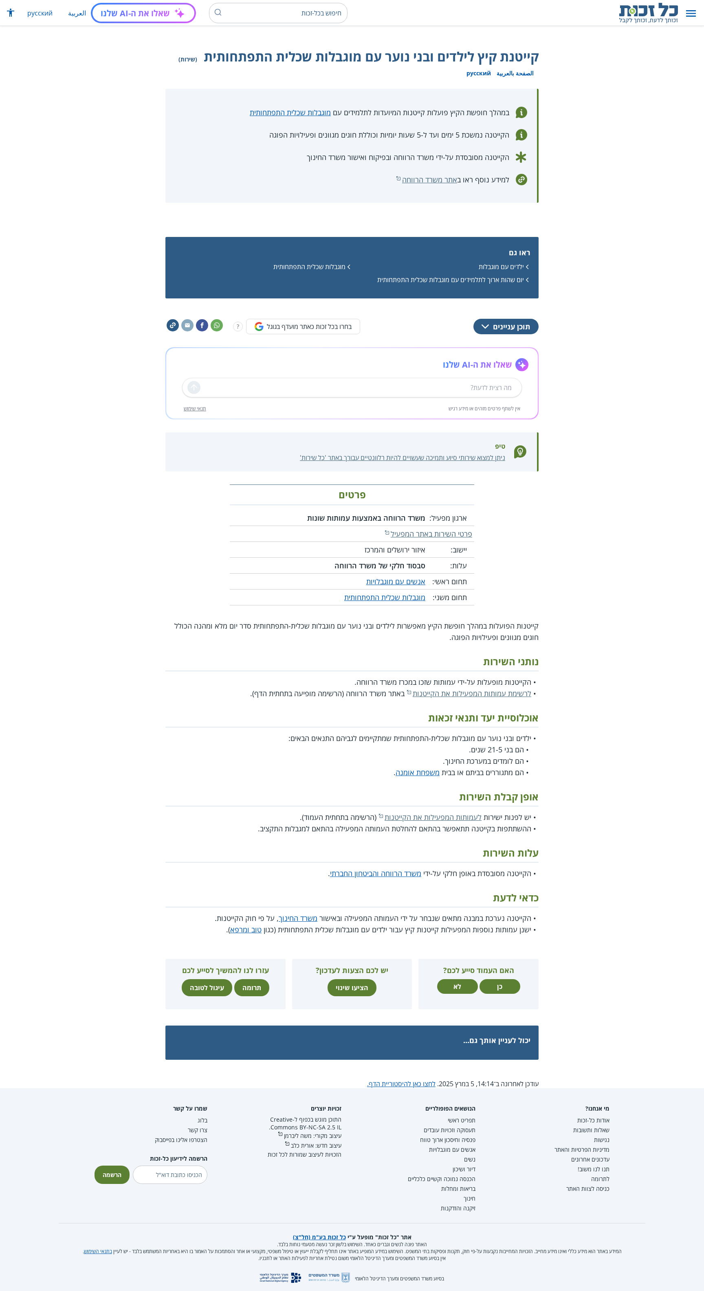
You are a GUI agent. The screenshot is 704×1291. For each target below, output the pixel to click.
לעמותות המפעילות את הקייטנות (433, 817)
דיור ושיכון (464, 1169)
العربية (77, 13)
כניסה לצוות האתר (587, 1188)
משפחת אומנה (418, 772)
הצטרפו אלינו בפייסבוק (181, 1140)
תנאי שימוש (195, 408)
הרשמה (112, 1175)
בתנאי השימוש (98, 1251)
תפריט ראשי (461, 1120)
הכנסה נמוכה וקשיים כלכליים (441, 1179)
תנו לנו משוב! (593, 1169)
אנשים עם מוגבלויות (395, 581)
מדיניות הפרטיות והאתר (581, 1149)
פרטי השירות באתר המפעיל (431, 534)
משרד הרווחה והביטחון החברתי (375, 873)
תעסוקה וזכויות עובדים (449, 1130)
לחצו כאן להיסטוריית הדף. (401, 1083)
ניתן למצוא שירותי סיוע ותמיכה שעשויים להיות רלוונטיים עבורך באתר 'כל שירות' (402, 457)
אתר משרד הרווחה (429, 179)
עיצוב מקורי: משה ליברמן (312, 1136)
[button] (691, 13)
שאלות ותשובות (591, 1130)
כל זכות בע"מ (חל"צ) (319, 1237)
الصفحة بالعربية (515, 73)
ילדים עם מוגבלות (501, 266)
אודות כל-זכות (593, 1120)
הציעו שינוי (352, 987)
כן (499, 986)
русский (40, 13)
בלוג (202, 1120)
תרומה (251, 987)
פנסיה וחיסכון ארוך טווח (447, 1140)
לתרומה (600, 1179)
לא (457, 986)
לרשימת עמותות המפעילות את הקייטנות (472, 693)
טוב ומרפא (246, 929)
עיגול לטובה (207, 987)
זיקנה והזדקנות (458, 1208)
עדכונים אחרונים (590, 1159)
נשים (469, 1159)
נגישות (601, 1140)
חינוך (469, 1198)
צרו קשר (197, 1130)
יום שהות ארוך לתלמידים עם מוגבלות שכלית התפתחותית (450, 279)
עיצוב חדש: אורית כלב (316, 1145)
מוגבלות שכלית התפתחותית (290, 112)
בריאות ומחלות (458, 1188)
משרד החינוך (298, 918)
